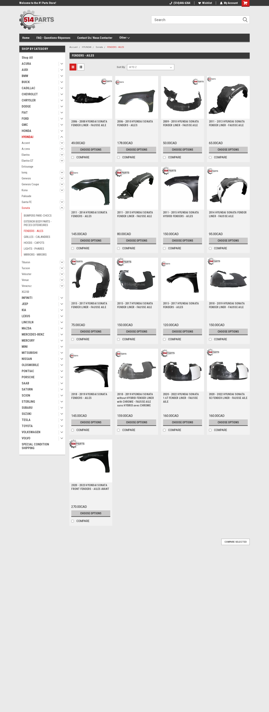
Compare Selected (235, 541)
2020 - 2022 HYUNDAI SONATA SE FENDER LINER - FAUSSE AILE (228, 396)
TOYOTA (27, 426)
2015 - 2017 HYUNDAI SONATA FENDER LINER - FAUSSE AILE (89, 305)
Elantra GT (27, 160)
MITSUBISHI (29, 353)
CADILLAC (28, 88)
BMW (25, 76)
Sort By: (121, 67)
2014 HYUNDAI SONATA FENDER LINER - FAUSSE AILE (228, 214)
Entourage (27, 166)
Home (26, 38)
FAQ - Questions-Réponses (53, 38)
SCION (26, 395)
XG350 (25, 292)
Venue (25, 280)
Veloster (26, 274)
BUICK (26, 82)
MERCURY (28, 340)
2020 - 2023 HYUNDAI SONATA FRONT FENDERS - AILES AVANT (90, 487)
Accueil (74, 47)
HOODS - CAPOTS (34, 243)
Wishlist (207, 3)
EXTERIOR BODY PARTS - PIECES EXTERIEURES (38, 223)
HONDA (26, 131)
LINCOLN (27, 322)
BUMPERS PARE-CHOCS (38, 215)
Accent (26, 143)
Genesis (26, 178)
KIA (24, 310)
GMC (25, 125)
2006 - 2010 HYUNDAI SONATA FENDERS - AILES (135, 123)
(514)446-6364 (181, 3)
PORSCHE (28, 377)
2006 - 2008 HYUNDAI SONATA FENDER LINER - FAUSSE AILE (89, 123)
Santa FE (27, 202)
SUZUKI (26, 414)
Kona (25, 190)
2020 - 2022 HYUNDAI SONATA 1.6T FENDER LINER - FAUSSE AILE (181, 398)
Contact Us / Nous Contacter (94, 38)
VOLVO (26, 438)
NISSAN (27, 359)
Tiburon (26, 262)
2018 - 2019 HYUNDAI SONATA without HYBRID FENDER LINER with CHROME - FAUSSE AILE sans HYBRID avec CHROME (135, 400)
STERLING (28, 401)
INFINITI (27, 298)
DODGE (26, 106)
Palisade (26, 196)
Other (123, 37)
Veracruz (27, 286)
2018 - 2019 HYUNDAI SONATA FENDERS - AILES (89, 396)
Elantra (26, 155)
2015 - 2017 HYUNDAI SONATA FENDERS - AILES (181, 305)
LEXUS (26, 316)
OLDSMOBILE (30, 365)
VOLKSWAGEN (31, 432)
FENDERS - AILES (33, 231)
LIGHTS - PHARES (34, 248)
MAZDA (27, 328)
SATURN (27, 389)
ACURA (26, 64)
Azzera (26, 149)
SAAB (25, 383)
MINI (25, 347)
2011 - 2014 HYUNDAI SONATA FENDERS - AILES (89, 214)
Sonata (26, 208)
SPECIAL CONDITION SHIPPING (35, 446)
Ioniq (24, 172)
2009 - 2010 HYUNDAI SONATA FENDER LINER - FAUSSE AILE (181, 123)
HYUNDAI (27, 137)
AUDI (25, 70)
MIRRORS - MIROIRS (35, 254)
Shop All (27, 57)
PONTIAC (28, 371)
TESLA (26, 420)
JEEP (25, 304)
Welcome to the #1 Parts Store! (37, 3)
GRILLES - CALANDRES (37, 237)
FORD (25, 119)
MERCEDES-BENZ (33, 334)
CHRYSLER (29, 100)
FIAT (25, 112)
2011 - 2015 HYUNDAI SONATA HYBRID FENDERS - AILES (181, 214)
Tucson (26, 268)
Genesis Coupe (30, 184)
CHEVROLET (30, 94)
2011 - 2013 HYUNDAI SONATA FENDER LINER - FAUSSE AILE (227, 123)
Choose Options (90, 149)
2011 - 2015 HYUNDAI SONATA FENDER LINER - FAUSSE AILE (135, 214)
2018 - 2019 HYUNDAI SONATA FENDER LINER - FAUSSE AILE (227, 305)
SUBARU (27, 408)
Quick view (90, 115)
